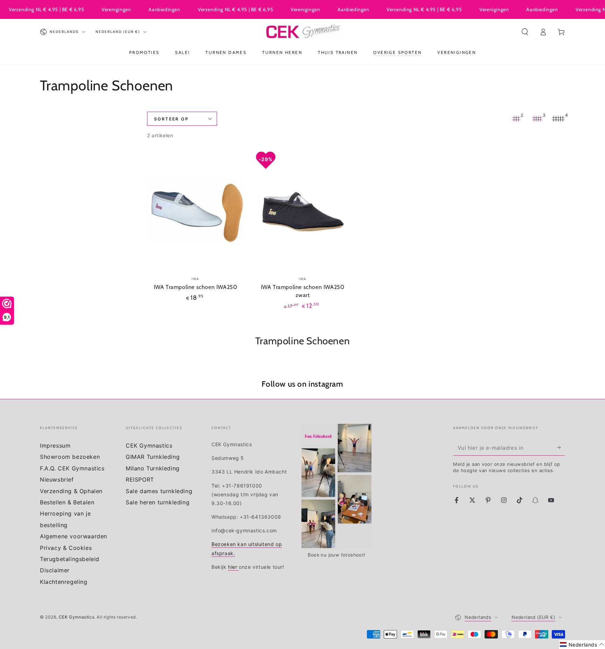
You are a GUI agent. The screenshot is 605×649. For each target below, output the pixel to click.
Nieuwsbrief (57, 479)
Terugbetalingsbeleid (69, 558)
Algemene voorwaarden (73, 536)
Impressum (55, 445)
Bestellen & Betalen (67, 502)
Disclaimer (55, 570)
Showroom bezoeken (70, 456)
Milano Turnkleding (153, 468)
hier (233, 567)
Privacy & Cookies (66, 547)
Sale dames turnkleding (159, 491)
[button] (525, 32)
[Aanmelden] (561, 447)
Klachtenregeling (64, 581)
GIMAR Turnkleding (153, 456)
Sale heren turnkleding (157, 502)
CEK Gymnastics (149, 445)
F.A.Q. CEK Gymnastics (72, 468)
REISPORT (140, 479)
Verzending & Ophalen (71, 491)
